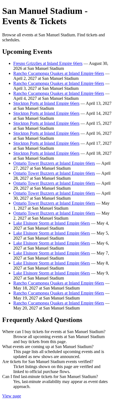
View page (11, 396)
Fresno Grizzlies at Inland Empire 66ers (47, 63)
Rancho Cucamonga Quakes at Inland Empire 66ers (58, 73)
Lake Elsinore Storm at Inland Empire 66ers (51, 223)
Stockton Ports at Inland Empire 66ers (46, 103)
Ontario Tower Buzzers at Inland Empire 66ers (54, 163)
